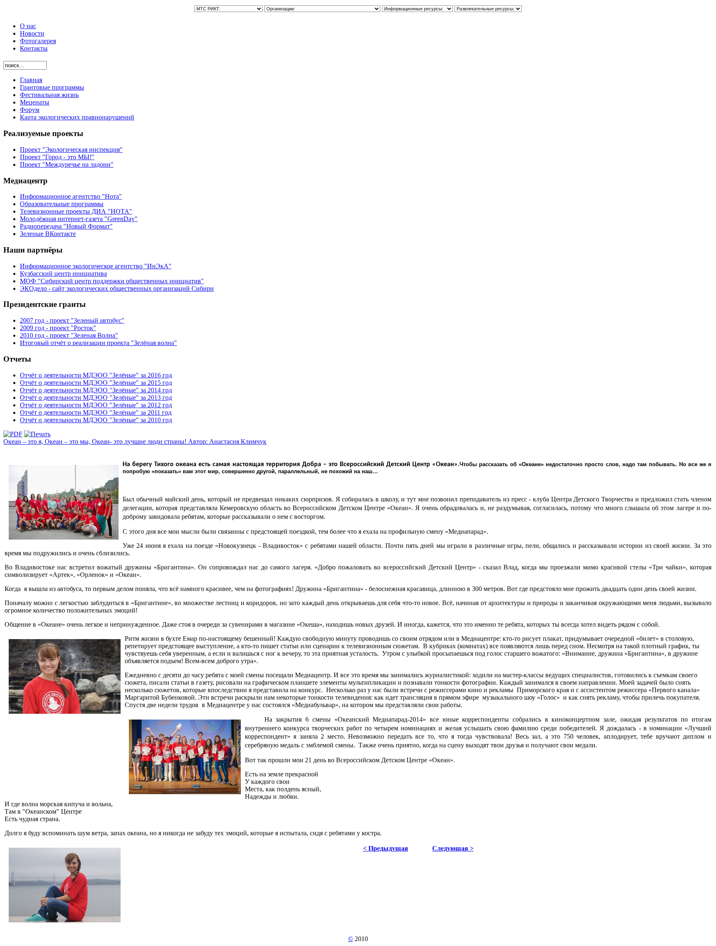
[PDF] (12, 434)
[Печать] (37, 434)
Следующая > (453, 848)
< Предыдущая (385, 848)
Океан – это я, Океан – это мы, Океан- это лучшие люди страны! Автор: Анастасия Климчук (134, 441)
